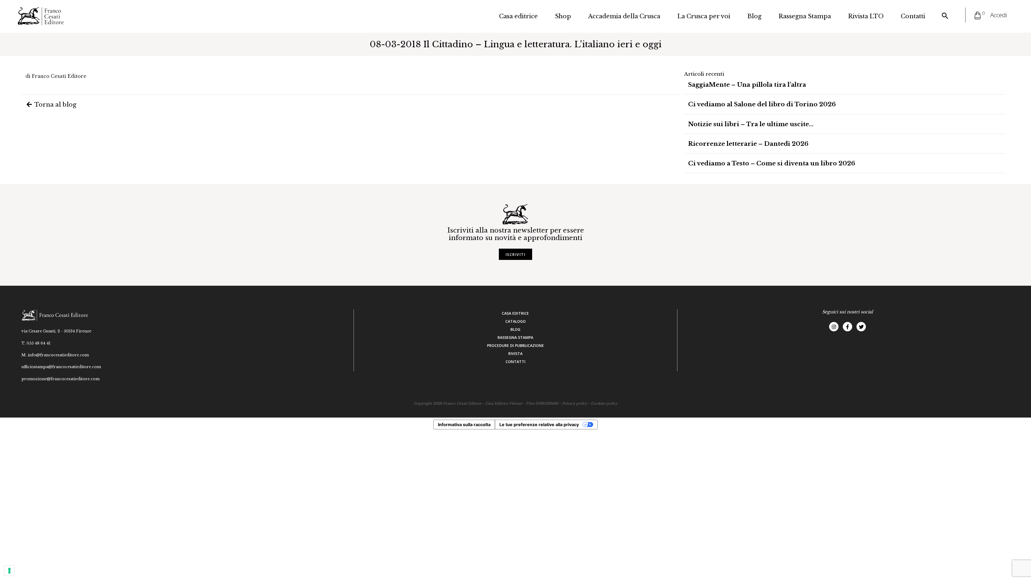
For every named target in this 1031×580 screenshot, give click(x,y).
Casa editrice (518, 16)
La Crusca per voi (703, 16)
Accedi (998, 15)
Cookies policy (604, 403)
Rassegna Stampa (805, 16)
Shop (563, 16)
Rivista (515, 353)
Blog (754, 16)
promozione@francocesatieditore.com (60, 378)
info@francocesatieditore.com (58, 355)
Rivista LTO (866, 16)
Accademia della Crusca (624, 16)
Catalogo (515, 321)
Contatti (913, 16)
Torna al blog (55, 104)
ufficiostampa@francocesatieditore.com (61, 366)
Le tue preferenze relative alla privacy (539, 424)
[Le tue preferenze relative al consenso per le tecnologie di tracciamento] (9, 571)
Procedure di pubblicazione (515, 345)
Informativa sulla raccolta (464, 424)
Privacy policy (574, 403)
